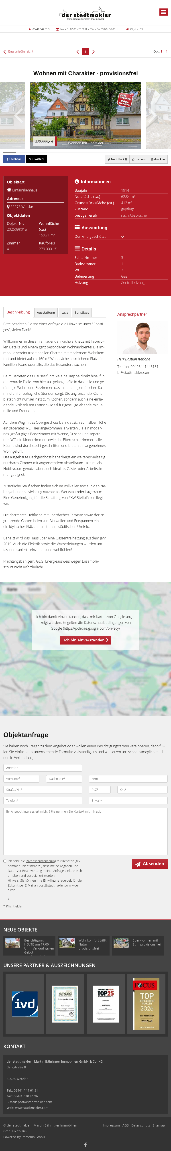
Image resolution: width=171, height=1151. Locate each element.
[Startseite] (85, 12)
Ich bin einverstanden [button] (84, 640)
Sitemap (159, 1125)
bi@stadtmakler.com (133, 372)
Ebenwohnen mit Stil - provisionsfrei (147, 942)
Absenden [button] (153, 863)
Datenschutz (140, 1125)
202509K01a (17, 229)
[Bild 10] (123, 152)
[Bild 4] (47, 152)
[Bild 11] (136, 152)
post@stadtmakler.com (55, 885)
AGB (125, 1125)
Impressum (111, 1125)
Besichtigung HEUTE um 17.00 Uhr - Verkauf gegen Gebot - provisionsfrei (39, 948)
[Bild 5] (60, 152)
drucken (159, 159)
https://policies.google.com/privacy (91, 628)
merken (140, 159)
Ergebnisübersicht (20, 51)
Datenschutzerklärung (41, 861)
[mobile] (163, 12)
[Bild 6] (73, 152)
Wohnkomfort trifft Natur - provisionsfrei (92, 944)
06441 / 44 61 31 (42, 29)
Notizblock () (118, 159)
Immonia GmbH (33, 1137)
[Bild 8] (98, 152)
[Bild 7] (85, 152)
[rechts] (93, 51)
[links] (77, 51)
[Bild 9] (110, 152)
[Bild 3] (35, 152)
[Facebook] (85, 1145)
